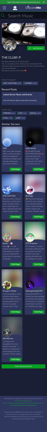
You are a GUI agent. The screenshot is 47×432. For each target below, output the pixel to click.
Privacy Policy (32, 403)
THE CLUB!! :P (11, 58)
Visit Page (15, 169)
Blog (29, 405)
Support (34, 405)
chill (8, 118)
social (35, 113)
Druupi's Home (9, 290)
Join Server (38, 48)
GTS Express (31, 243)
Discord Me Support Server (23, 401)
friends (9, 113)
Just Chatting (12, 83)
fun (22, 113)
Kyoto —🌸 (8, 243)
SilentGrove (8, 338)
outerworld (31, 148)
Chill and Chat (9, 195)
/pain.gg (29, 195)
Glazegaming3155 (34, 290)
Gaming (31, 83)
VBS (5, 148)
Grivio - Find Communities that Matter (15, 403)
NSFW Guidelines (21, 405)
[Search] (3, 15)
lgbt (20, 118)
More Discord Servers (23, 366)
